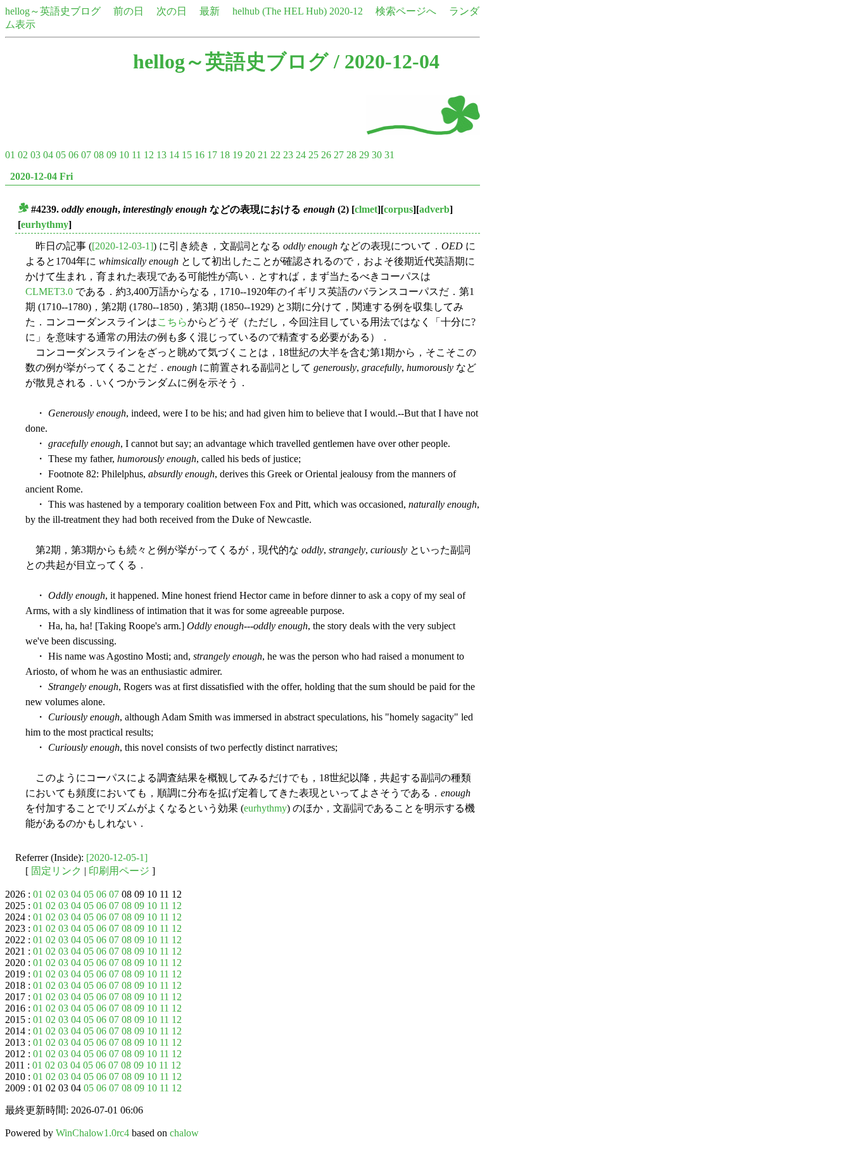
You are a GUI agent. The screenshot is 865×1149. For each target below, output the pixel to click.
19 (237, 154)
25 (313, 154)
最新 (209, 11)
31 (389, 154)
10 (124, 154)
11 (136, 154)
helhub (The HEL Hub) (279, 11)
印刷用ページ (119, 870)
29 (364, 154)
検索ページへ (406, 11)
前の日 (128, 11)
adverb (434, 209)
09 (111, 154)
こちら (172, 322)
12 (149, 154)
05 (61, 154)
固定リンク (56, 870)
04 (48, 154)
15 (187, 154)
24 (301, 154)
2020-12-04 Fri (41, 176)
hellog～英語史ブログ (53, 11)
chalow (184, 1132)
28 (351, 154)
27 (339, 154)
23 (288, 154)
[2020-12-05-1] (117, 857)
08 (99, 154)
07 (86, 154)
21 (263, 154)
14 (174, 154)
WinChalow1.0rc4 (92, 1132)
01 (10, 154)
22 (275, 154)
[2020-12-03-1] (122, 246)
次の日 (171, 11)
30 (377, 154)
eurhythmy (44, 224)
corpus (398, 209)
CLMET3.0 (49, 291)
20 (250, 154)
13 (161, 154)
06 (73, 154)
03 (35, 154)
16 (199, 154)
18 (225, 154)
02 (23, 154)
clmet (366, 209)
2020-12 (346, 11)
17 (212, 154)
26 (326, 154)
